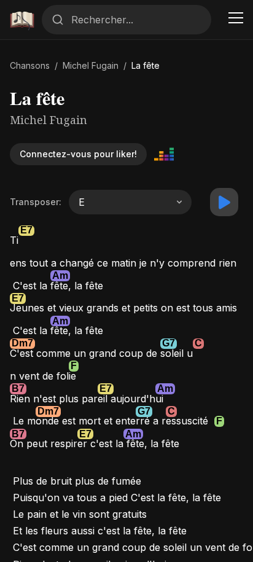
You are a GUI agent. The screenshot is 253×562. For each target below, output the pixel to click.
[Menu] (235, 19)
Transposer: (35, 202)
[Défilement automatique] (224, 202)
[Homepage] (22, 19)
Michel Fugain (91, 65)
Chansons (30, 65)
